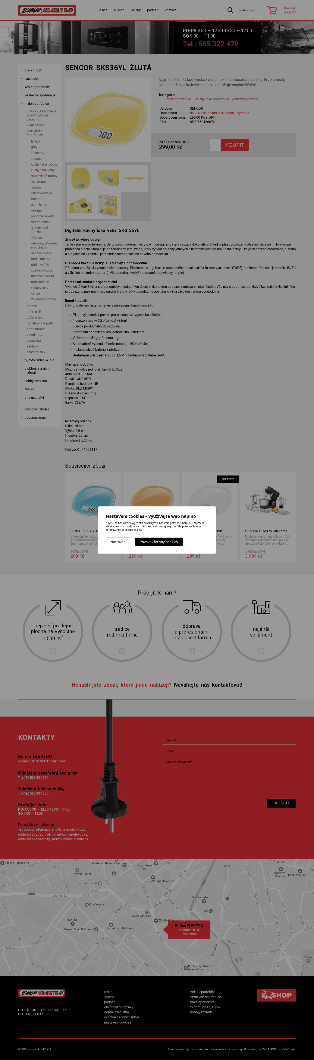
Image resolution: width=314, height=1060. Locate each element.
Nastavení (118, 541)
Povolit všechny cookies (159, 541)
